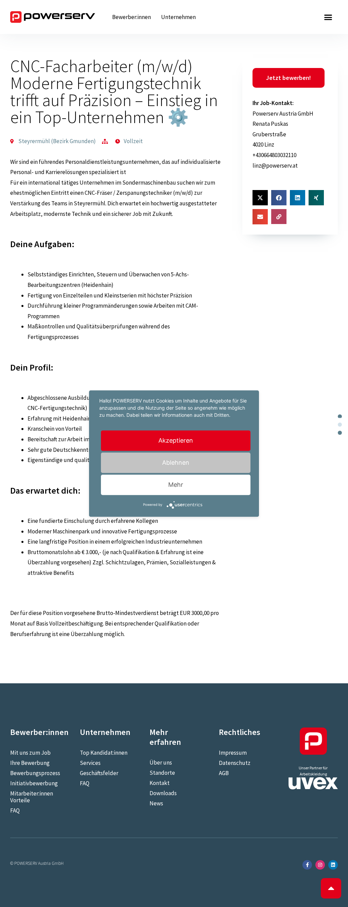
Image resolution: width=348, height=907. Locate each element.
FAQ (15, 810)
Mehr (175, 484)
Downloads (163, 793)
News (156, 803)
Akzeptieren (175, 440)
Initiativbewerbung (34, 783)
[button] (327, 17)
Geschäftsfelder (99, 773)
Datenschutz (234, 763)
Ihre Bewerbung (30, 763)
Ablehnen (175, 462)
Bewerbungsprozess (34, 773)
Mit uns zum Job (30, 752)
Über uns (161, 762)
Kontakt (160, 783)
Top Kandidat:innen (103, 752)
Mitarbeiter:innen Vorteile (31, 797)
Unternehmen (178, 17)
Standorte (162, 772)
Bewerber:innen (131, 17)
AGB (224, 773)
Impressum (233, 752)
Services (90, 763)
